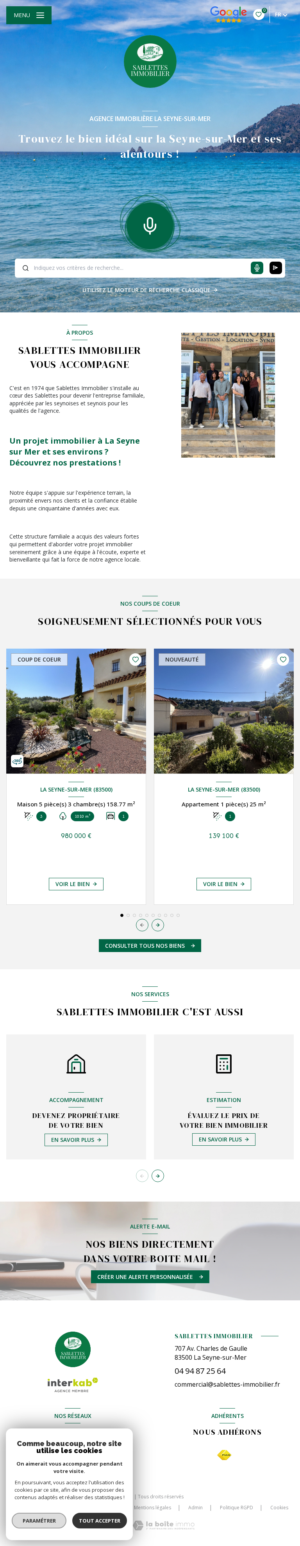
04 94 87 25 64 (200, 1371)
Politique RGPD (236, 1507)
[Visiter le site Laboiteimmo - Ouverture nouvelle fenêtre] (163, 1525)
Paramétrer (39, 1520)
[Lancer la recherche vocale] (150, 224)
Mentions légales (152, 1507)
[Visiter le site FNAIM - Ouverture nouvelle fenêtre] (224, 1455)
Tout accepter (99, 1520)
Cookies (279, 1507)
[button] (158, 925)
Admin (195, 1507)
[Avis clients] (228, 14)
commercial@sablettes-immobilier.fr (227, 1384)
